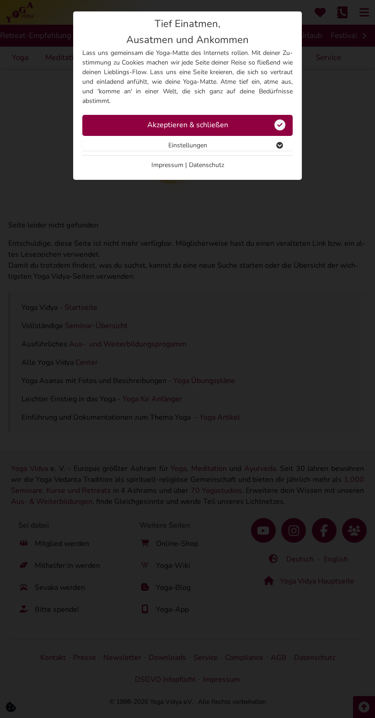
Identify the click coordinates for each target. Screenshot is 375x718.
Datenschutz (206, 165)
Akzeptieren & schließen (187, 125)
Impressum (167, 165)
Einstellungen (187, 145)
